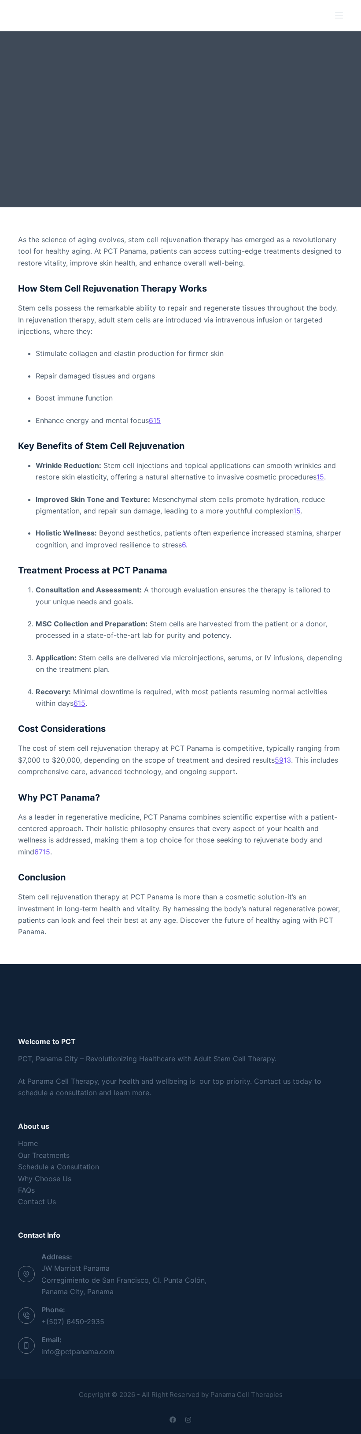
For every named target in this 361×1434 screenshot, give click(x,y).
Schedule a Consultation (58, 1166)
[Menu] (339, 15)
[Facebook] (172, 1419)
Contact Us (37, 1201)
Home (28, 1143)
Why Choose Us (44, 1178)
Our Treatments (44, 1155)
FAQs (26, 1190)
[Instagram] (188, 1419)
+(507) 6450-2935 (72, 1321)
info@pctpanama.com (77, 1351)
